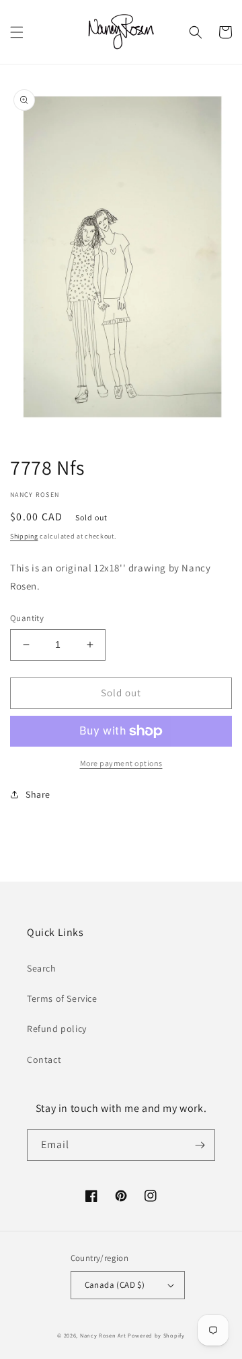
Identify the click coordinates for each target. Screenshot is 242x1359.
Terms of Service (62, 998)
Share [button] (38, 794)
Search (41, 968)
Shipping (24, 536)
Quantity (27, 618)
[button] (17, 32)
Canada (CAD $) (115, 1285)
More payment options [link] (121, 763)
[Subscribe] (199, 1145)
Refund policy (57, 1029)
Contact (44, 1059)
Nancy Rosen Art (103, 1335)
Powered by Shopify (156, 1335)
